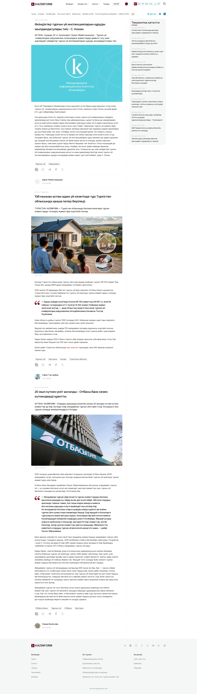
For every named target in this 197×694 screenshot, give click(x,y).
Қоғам (63, 359)
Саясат (34, 663)
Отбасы (68, 608)
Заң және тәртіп (63, 14)
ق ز (155, 4)
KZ (135, 4)
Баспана (53, 359)
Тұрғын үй (40, 164)
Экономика (35, 672)
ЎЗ (159, 4)
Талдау (106, 4)
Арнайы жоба (87, 14)
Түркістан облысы (78, 359)
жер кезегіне (72, 347)
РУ (143, 4)
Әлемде (34, 677)
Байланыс (138, 663)
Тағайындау (51, 14)
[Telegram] (49, 170)
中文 (150, 4)
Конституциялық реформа (106, 14)
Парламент (54, 164)
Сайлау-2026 (123, 14)
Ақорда (41, 14)
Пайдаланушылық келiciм (93, 659)
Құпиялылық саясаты (91, 663)
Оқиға (33, 659)
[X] (62, 170)
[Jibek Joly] (153, 14)
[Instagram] (36, 170)
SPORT (116, 4)
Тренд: (34, 14)
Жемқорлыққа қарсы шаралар (95, 672)
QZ (139, 4)
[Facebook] (56, 170)
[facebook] (142, 645)
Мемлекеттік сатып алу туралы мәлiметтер (101, 677)
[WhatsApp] (43, 170)
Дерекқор (76, 14)
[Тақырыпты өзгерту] (128, 4)
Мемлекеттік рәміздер (92, 668)
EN (146, 4)
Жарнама (137, 668)
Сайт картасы (139, 659)
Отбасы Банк (42, 608)
